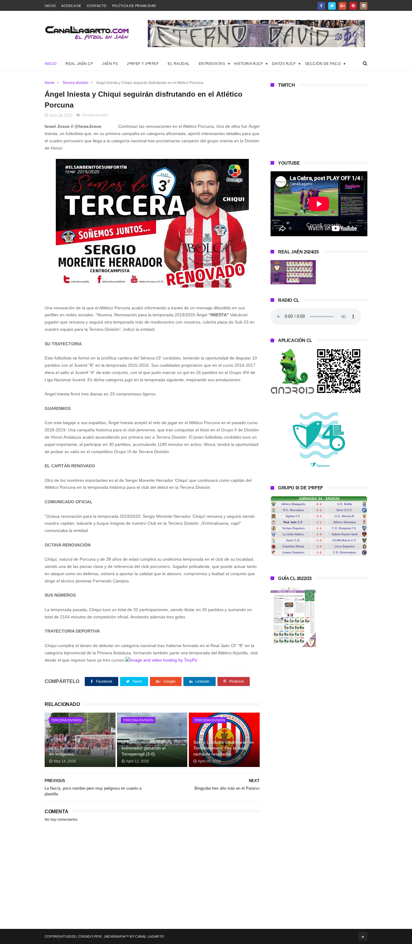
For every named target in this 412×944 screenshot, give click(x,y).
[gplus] (342, 6)
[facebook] (321, 6)
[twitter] (332, 6)
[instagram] (363, 6)
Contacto (97, 6)
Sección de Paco (323, 64)
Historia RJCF (248, 64)
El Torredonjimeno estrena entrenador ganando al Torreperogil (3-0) (147, 748)
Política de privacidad (134, 6)
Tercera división (75, 83)
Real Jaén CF (79, 64)
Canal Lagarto (149, 936)
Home (50, 83)
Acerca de (71, 6)
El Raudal (179, 64)
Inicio (50, 6)
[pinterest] (353, 6)
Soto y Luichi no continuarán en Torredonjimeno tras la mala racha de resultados (223, 748)
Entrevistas (212, 64)
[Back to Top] (362, 936)
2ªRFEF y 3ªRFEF (143, 64)
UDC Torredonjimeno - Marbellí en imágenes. (79, 751)
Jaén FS (110, 64)
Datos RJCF (284, 64)
